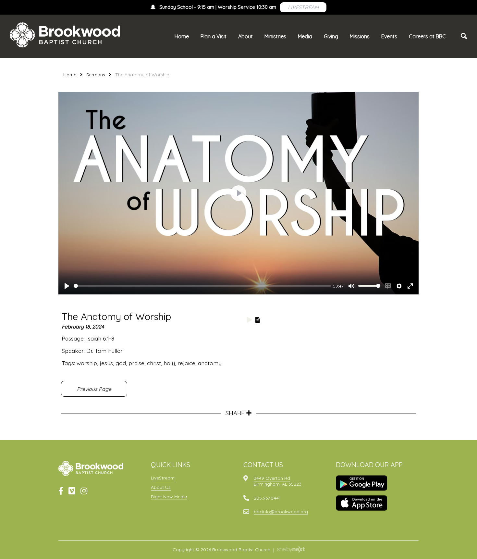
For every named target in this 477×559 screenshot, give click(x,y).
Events (389, 36)
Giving (331, 36)
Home (182, 36)
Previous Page (94, 389)
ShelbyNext (291, 549)
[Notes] (257, 320)
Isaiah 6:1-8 (100, 338)
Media (305, 36)
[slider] (202, 286)
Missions (360, 36)
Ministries (275, 36)
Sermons (95, 75)
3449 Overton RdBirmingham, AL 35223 (277, 481)
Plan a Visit (213, 36)
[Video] (249, 320)
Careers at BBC (427, 36)
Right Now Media (169, 497)
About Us (161, 487)
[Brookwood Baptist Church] (65, 34)
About (245, 36)
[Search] (464, 36)
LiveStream (163, 478)
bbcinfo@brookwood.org (281, 512)
